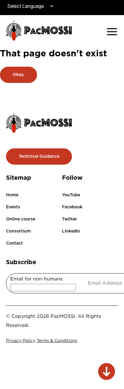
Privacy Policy (20, 340)
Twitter (69, 219)
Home (12, 194)
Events (13, 206)
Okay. (18, 74)
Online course (20, 219)
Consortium (18, 231)
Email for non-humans (36, 278)
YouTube (71, 194)
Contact (14, 243)
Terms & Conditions (57, 340)
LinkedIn (71, 231)
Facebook (72, 206)
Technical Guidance (39, 156)
